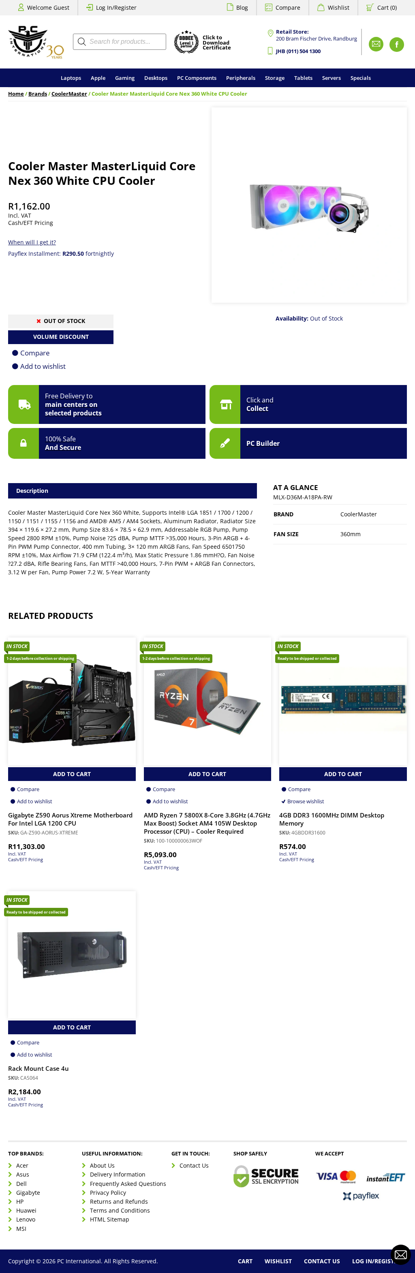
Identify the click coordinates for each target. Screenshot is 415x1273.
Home (16, 93)
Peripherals (240, 77)
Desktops (155, 77)
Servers (331, 77)
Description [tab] (32, 490)
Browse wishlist (305, 801)
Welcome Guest (48, 7)
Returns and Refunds (119, 1201)
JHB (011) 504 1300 (298, 51)
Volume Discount (61, 336)
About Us (102, 1165)
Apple (98, 77)
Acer (22, 1165)
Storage (275, 77)
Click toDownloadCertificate (217, 43)
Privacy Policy (108, 1192)
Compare (288, 7)
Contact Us (194, 1165)
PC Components (196, 77)
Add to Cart (72, 774)
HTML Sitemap (109, 1219)
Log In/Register (116, 7)
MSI (21, 1228)
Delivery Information (117, 1174)
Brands (37, 93)
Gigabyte (28, 1192)
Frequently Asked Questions (128, 1183)
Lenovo (25, 1219)
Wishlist (338, 7)
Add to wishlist (43, 366)
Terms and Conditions (120, 1210)
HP (20, 1201)
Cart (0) (387, 7)
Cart (245, 1261)
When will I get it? (32, 242)
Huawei (26, 1210)
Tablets (303, 77)
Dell (21, 1183)
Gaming (125, 77)
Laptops (71, 77)
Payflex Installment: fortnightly (61, 253)
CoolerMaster (69, 93)
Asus (22, 1174)
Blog (242, 7)
